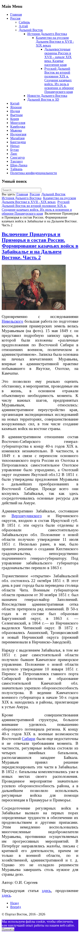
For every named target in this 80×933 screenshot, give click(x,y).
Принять (8, 929)
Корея (14, 119)
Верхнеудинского (27, 516)
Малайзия (17, 138)
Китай (14, 103)
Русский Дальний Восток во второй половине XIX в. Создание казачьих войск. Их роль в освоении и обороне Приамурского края (59, 80)
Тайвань (16, 169)
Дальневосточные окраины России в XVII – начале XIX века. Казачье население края (58, 57)
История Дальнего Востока (47, 34)
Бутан (14, 150)
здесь (46, 890)
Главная (16, 14)
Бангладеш (18, 142)
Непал (14, 146)
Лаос (13, 153)
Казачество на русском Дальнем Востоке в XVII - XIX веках (55, 41)
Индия (15, 111)
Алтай (23, 26)
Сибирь (24, 22)
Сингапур (17, 157)
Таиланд (16, 161)
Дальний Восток (31, 30)
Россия (15, 18)
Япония (16, 107)
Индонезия (18, 134)
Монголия (17, 123)
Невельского (12, 321)
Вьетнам (16, 115)
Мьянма (16, 130)
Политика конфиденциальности (33, 173)
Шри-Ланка (18, 165)
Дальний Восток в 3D (43, 99)
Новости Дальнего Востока (47, 95)
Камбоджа (17, 126)
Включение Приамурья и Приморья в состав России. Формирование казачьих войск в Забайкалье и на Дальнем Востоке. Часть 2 (40, 245)
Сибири (28, 738)
